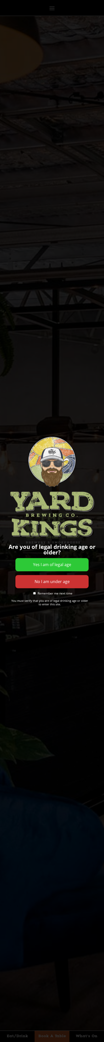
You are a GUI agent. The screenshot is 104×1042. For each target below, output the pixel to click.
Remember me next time (54, 593)
